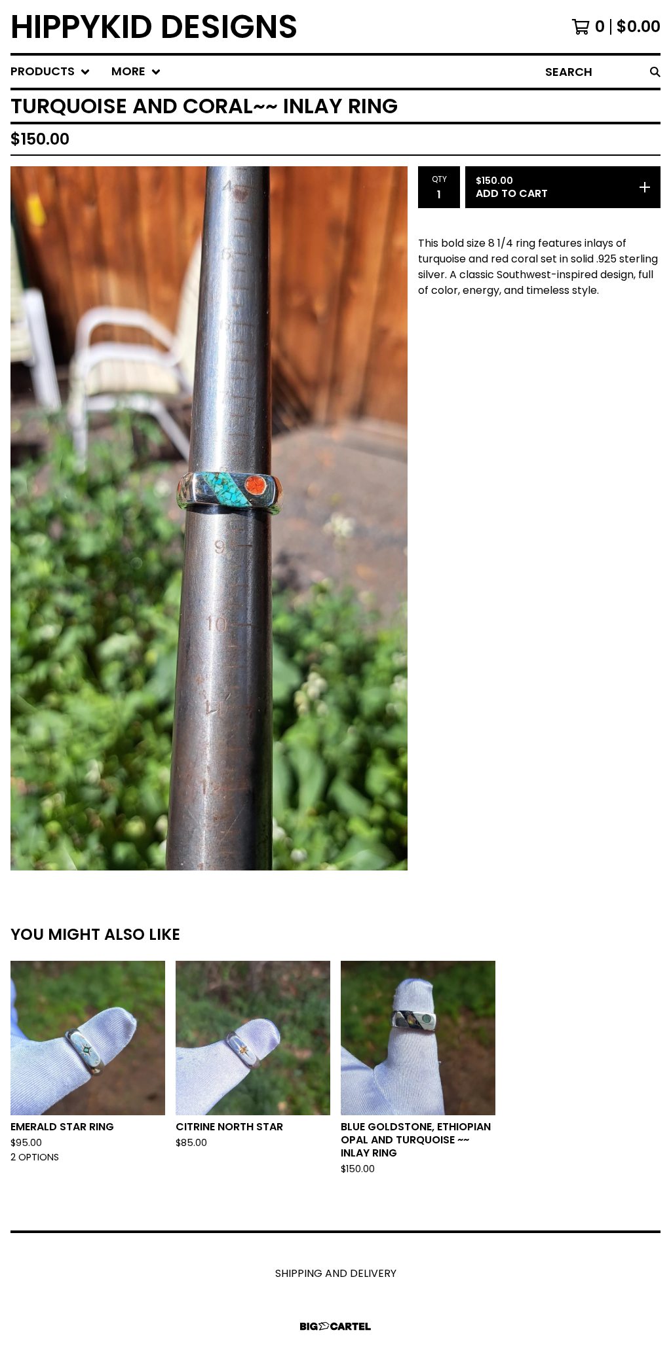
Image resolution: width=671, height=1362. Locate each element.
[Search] (655, 72)
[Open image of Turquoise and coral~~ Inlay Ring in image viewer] (209, 518)
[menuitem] (50, 72)
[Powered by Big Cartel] (335, 1326)
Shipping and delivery (335, 1273)
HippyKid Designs (154, 26)
